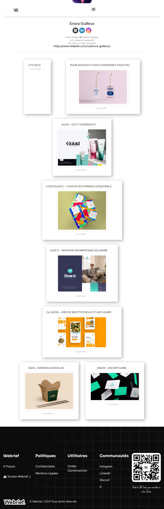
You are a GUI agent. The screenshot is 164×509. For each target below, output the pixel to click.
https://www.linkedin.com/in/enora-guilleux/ (82, 46)
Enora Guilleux (82, 23)
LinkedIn (105, 473)
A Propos (9, 466)
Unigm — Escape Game (111, 368)
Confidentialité (45, 466)
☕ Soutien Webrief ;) (17, 476)
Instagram (106, 466)
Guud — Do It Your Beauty (78, 124)
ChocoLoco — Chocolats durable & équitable (79, 186)
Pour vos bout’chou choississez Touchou (100, 65)
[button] (93, 9)
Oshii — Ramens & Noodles (46, 368)
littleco (34, 65)
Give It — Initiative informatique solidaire (78, 250)
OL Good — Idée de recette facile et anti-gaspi (78, 312)
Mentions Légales (46, 473)
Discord (104, 480)
